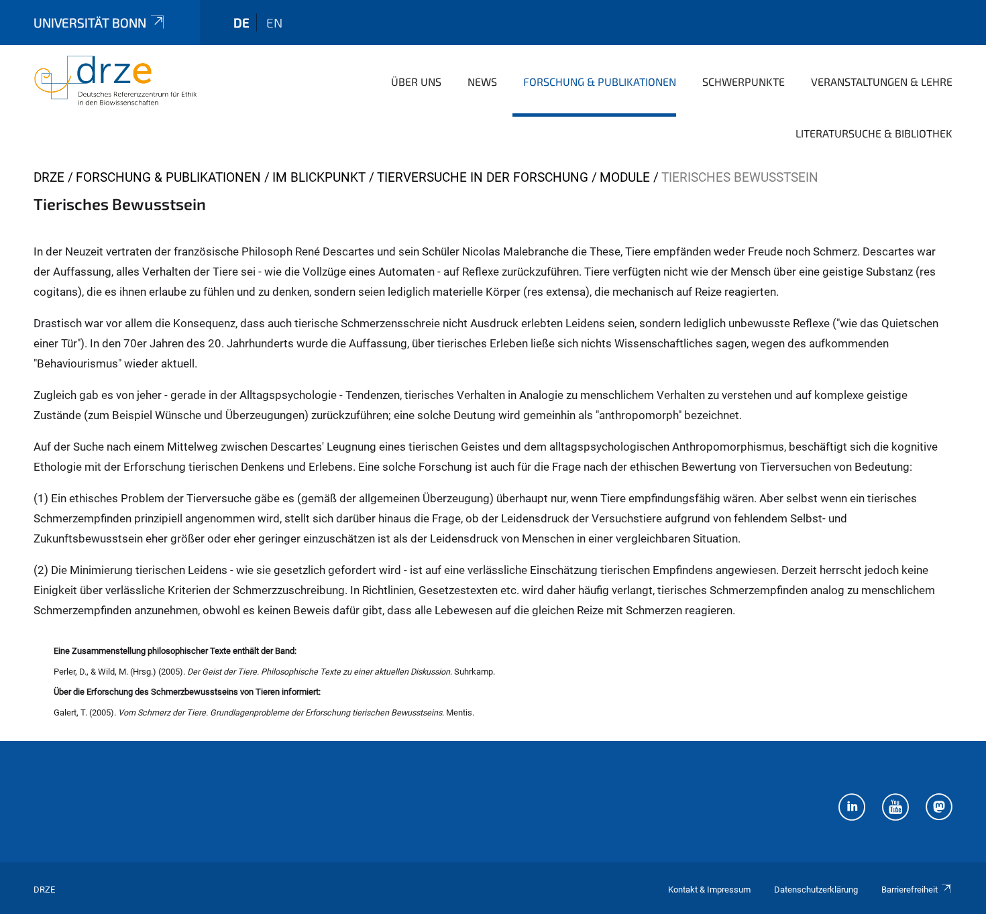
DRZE (49, 177)
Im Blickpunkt (319, 177)
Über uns (416, 81)
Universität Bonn (90, 22)
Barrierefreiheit (909, 889)
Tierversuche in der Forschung (482, 177)
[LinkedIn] (851, 809)
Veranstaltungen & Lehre (881, 81)
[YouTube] (895, 809)
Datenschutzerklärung (816, 889)
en (274, 22)
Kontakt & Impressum (709, 889)
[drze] (115, 80)
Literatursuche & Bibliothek (874, 133)
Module (625, 177)
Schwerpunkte (743, 81)
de (241, 22)
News (482, 81)
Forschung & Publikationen (599, 81)
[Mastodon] (939, 809)
